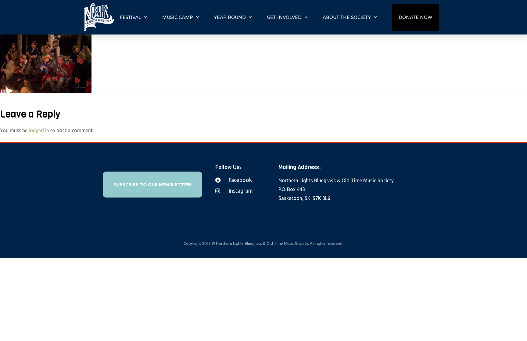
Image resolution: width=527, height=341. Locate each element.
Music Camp (177, 17)
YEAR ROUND (230, 17)
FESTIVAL (130, 17)
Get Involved (284, 17)
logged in (39, 130)
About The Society (347, 17)
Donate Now (415, 17)
